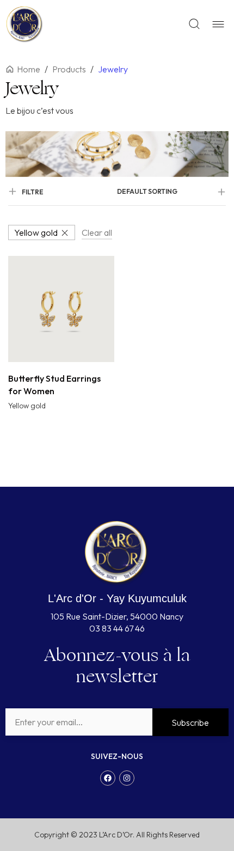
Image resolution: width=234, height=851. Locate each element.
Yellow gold (36, 232)
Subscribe (190, 722)
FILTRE (33, 192)
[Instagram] (126, 778)
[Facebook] (107, 778)
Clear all (97, 232)
